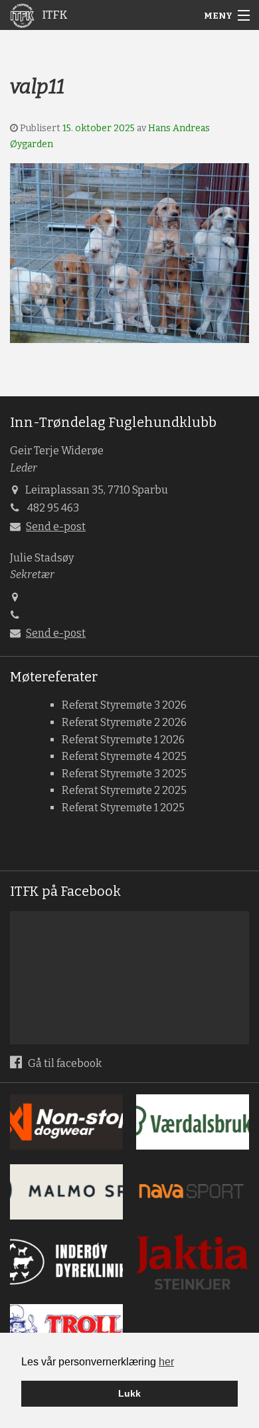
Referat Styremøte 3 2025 (124, 773)
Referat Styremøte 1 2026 (123, 739)
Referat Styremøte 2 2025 (124, 790)
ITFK (53, 15)
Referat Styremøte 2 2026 (124, 722)
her (166, 1361)
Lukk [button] (129, 1393)
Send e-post (56, 526)
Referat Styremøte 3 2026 (124, 705)
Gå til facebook (64, 1063)
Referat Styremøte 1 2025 (123, 807)
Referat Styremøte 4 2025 (124, 756)
